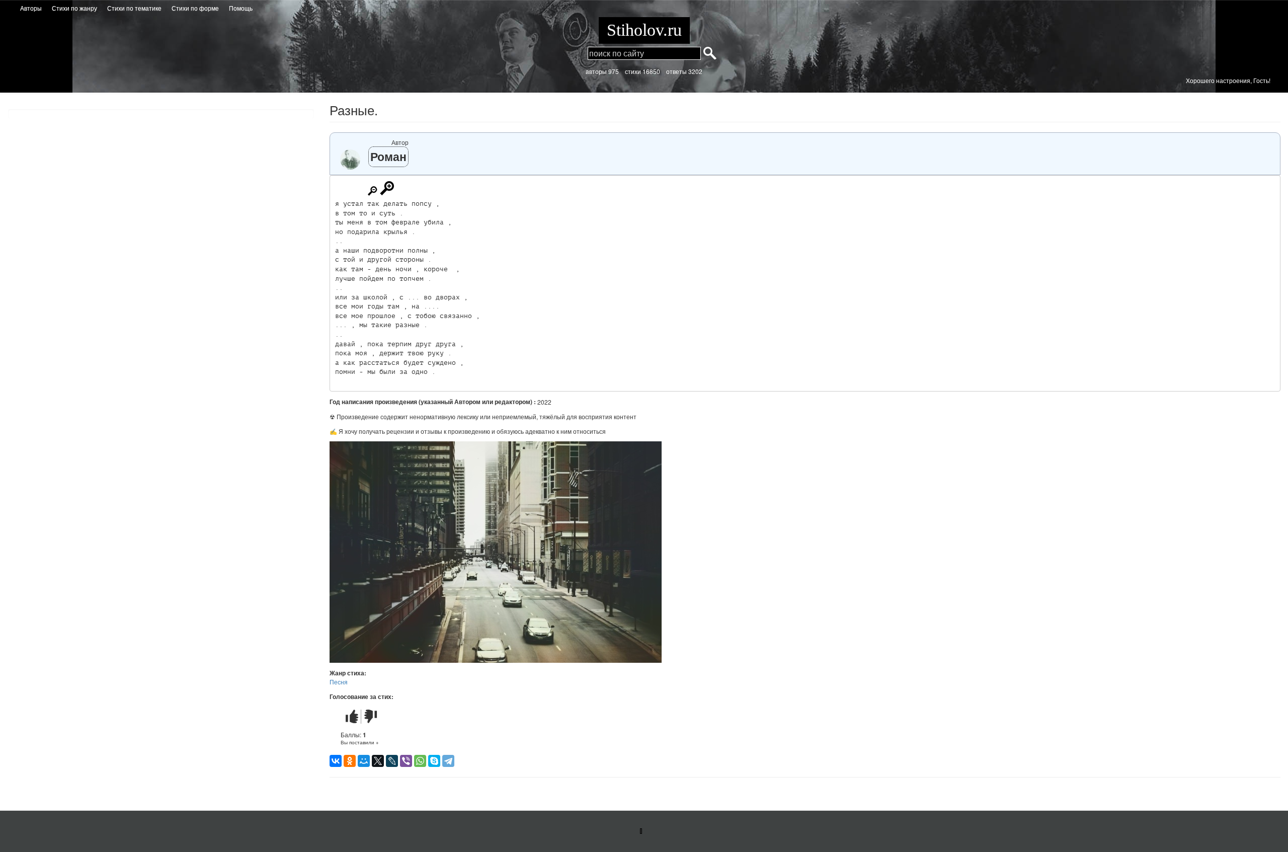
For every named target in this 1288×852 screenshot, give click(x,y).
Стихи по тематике (134, 8)
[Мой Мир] (364, 761)
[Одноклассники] (350, 761)
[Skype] (434, 761)
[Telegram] (448, 761)
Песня (339, 681)
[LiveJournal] (392, 761)
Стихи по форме (195, 8)
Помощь (241, 8)
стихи (633, 71)
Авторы (31, 8)
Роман (388, 156)
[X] (378, 761)
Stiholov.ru (644, 30)
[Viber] (406, 761)
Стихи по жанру (74, 8)
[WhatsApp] (420, 761)
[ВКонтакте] (336, 761)
